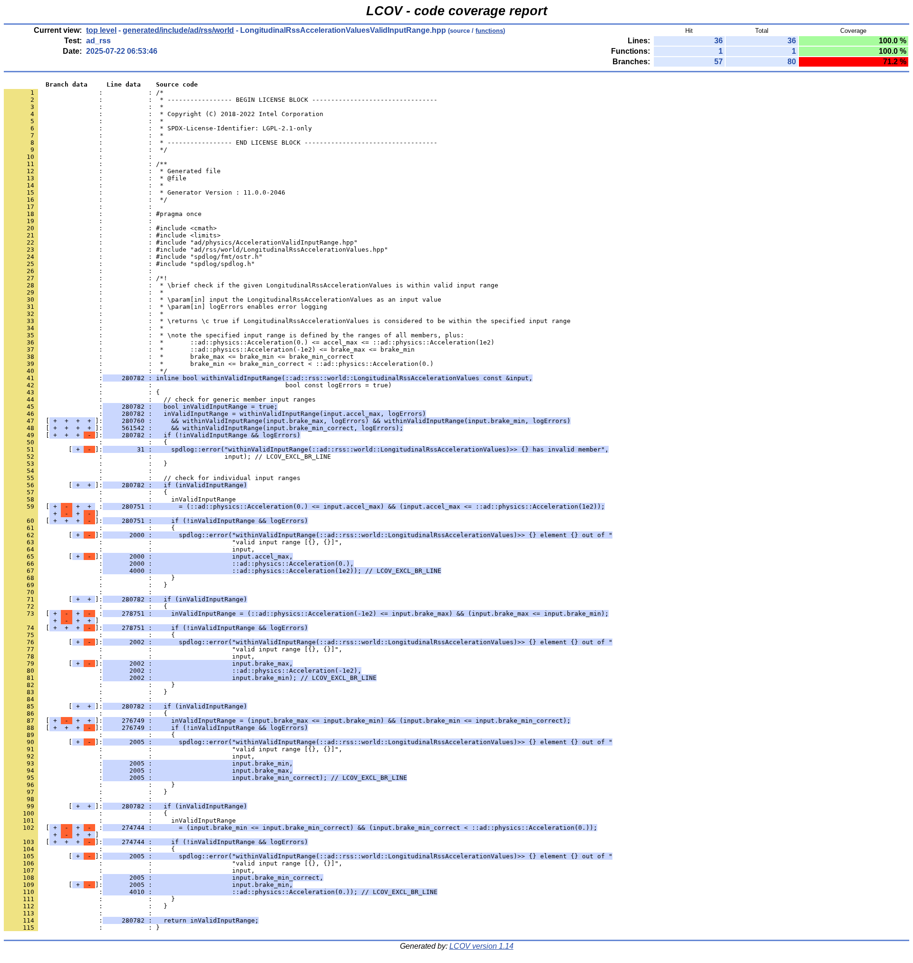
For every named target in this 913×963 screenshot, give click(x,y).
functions (489, 30)
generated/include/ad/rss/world (178, 30)
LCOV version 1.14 (481, 946)
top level (101, 30)
